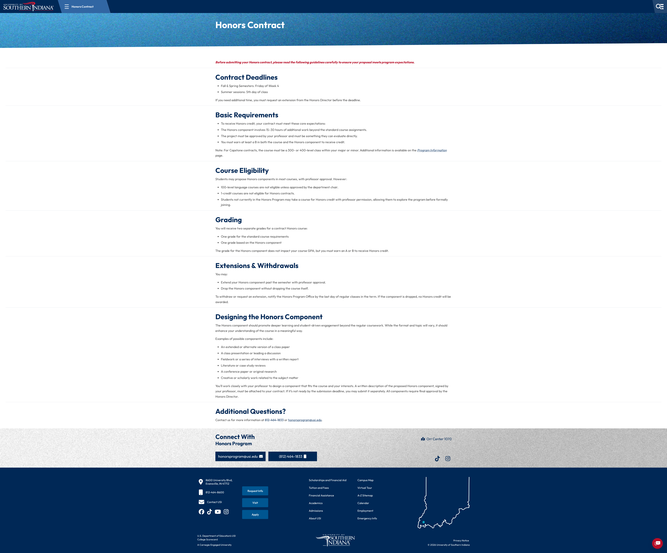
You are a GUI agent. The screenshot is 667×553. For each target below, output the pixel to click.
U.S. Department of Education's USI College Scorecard (216, 537)
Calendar (363, 503)
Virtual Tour (364, 487)
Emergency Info (367, 518)
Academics (316, 503)
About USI (315, 518)
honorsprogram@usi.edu (305, 420)
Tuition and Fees (319, 487)
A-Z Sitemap (365, 495)
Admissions (316, 510)
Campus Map (365, 480)
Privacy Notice (461, 540)
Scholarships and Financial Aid (327, 480)
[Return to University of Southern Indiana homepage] (335, 540)
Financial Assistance (321, 495)
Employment (365, 510)
